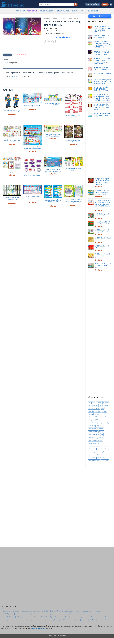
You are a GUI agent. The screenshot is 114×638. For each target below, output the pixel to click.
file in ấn (104, 411)
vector (93, 457)
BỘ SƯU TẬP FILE (63, 11)
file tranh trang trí (37, 614)
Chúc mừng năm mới (94, 408)
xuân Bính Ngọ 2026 (94, 460)
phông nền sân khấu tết (95, 443)
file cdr (71, 611)
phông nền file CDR (42, 617)
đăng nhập (15, 76)
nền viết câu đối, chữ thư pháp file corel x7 (12, 198)
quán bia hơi (66, 617)
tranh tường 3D (100, 452)
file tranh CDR (18, 614)
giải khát (84, 614)
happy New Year (93, 423)
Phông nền (100, 437)
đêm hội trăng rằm (94, 619)
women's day (100, 457)
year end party (104, 460)
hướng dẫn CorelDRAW (94, 614)
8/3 (89, 402)
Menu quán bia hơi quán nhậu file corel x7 (73, 141)
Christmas (105, 405)
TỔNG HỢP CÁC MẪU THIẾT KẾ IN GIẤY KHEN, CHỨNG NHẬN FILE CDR (102, 105)
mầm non (101, 431)
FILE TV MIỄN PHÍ (78, 11)
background (106, 402)
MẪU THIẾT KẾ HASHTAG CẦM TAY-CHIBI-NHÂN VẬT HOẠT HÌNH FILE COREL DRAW (102, 61)
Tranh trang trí (5, 619)
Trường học (102, 454)
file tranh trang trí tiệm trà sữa (51, 614)
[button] (92, 4)
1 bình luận (98, 109)
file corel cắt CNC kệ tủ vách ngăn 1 (73, 169)
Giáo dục (98, 420)
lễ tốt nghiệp (92, 425)
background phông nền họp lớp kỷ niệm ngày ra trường (53, 170)
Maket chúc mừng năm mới (96, 428)
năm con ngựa (92, 437)
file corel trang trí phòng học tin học (12, 171)
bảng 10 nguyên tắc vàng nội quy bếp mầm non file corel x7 (73, 201)
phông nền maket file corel (95, 440)
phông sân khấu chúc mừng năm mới (98, 446)
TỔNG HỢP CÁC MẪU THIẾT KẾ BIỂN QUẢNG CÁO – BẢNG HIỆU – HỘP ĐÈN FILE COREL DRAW (102, 97)
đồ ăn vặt (103, 619)
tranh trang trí (106, 449)
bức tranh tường (93, 405)
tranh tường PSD (93, 454)
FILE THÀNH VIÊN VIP (50, 18)
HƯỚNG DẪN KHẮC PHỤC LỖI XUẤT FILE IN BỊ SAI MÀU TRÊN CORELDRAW (102, 29)
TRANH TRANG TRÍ (46, 11)
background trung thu (26, 611)
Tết (89, 457)
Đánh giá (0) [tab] (7, 55)
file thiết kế (32, 11)
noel (102, 434)
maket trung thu (21, 617)
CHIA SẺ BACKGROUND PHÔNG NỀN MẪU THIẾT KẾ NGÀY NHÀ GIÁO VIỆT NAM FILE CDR (102, 44)
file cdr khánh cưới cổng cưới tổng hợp (73, 116)
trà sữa (65, 619)
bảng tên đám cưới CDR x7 (32, 175)
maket (98, 425)
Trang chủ (20, 11)
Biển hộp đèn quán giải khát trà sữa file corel (53, 200)
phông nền (33, 617)
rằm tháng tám (80, 617)
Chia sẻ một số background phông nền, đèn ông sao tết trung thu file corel (102, 81)
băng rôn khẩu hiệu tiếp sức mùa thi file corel (32, 106)
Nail (27, 617)
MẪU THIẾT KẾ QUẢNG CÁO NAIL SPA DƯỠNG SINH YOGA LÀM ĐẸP (101, 52)
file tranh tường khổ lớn (66, 614)
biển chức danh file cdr (39, 611)
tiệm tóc (104, 617)
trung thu (59, 619)
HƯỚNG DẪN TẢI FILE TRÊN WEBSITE (101, 36)
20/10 (93, 402)
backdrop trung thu (6, 611)
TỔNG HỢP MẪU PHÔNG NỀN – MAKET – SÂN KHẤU (102, 115)
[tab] (19, 55)
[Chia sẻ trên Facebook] (45, 41)
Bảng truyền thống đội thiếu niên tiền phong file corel (53, 135)
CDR (100, 405)
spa (86, 617)
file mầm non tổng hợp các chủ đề (12, 141)
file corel (98, 411)
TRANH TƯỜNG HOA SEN (102, 74)
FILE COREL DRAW (74, 18)
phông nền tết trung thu (55, 617)
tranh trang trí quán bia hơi (18, 619)
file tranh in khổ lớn (94, 417)
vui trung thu (85, 619)
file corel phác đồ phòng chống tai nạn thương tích (32, 197)
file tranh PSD (27, 614)
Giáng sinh (91, 420)
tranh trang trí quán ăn (32, 619)
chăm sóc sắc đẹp (56, 611)
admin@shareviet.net (38, 628)
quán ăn (73, 617)
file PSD (91, 414)
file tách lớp (103, 417)
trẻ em (108, 454)
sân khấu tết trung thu (94, 617)
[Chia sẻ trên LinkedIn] (55, 41)
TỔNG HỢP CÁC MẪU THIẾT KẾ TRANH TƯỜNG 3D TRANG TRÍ (101, 89)
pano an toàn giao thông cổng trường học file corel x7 (32, 147)
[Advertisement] (99, 148)
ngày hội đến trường (94, 434)
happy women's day (104, 423)
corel (102, 408)
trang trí (100, 449)
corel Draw (91, 411)
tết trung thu (72, 619)
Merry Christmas (93, 431)
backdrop (99, 402)
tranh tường (92, 452)
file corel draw (84, 611)
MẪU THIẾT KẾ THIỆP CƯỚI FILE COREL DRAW (102, 68)
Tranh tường (42, 619)
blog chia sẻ (93, 11)
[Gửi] (75, 4)
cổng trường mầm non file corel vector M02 (52, 104)
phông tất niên (92, 449)
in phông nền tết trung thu (8, 617)
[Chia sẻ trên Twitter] (48, 41)
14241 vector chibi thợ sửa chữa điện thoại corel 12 (12, 111)
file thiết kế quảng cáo (7, 614)
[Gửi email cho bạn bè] (52, 41)
